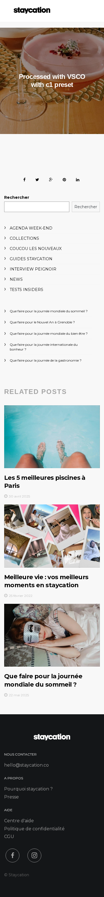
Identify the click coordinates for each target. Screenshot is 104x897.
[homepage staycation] (52, 738)
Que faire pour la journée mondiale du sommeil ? (49, 311)
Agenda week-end (31, 228)
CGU (9, 836)
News (16, 279)
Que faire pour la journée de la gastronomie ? (46, 360)
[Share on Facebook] (24, 178)
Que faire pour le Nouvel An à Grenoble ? (42, 322)
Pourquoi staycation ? (28, 789)
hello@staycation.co (26, 765)
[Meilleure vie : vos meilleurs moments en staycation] (52, 535)
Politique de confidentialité (34, 828)
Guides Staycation (31, 258)
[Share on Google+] (50, 178)
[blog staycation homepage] (32, 12)
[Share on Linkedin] (77, 178)
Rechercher (16, 197)
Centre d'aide (19, 820)
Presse (11, 797)
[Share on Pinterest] (64, 178)
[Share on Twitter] (37, 178)
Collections (24, 238)
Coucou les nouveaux (36, 248)
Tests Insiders (26, 289)
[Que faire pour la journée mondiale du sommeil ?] (52, 635)
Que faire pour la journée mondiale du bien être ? (49, 333)
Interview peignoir (33, 269)
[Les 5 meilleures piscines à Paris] (52, 436)
